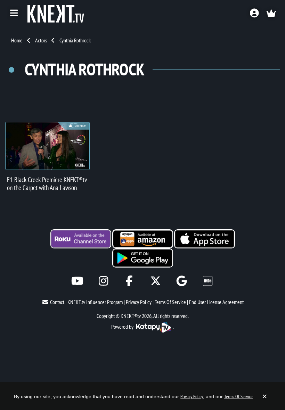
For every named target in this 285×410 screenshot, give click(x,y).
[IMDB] (207, 281)
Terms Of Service (170, 301)
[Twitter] (155, 281)
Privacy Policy (139, 301)
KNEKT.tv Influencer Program (95, 301)
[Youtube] (77, 281)
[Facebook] (129, 281)
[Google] (181, 281)
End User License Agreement (216, 301)
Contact (57, 301)
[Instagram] (103, 281)
